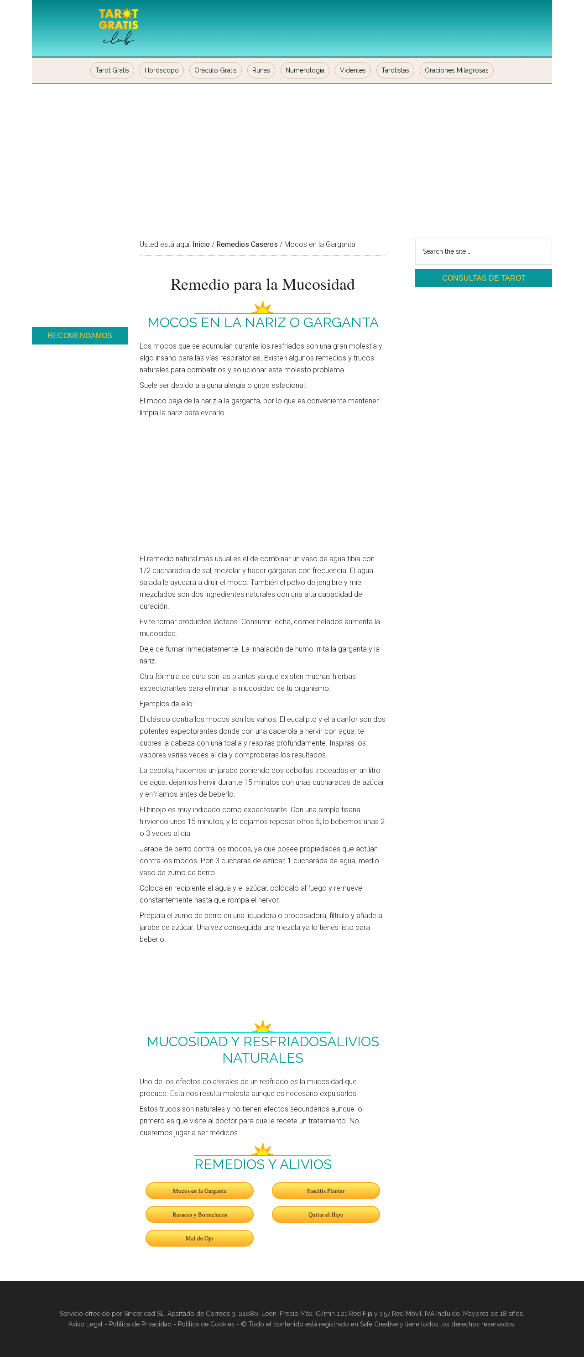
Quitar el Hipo (326, 1214)
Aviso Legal (85, 1324)
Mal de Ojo (200, 1238)
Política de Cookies (206, 1324)
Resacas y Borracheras (199, 1214)
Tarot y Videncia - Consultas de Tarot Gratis (118, 27)
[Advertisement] (292, 152)
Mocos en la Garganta (200, 1190)
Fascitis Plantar (325, 1190)
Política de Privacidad (140, 1324)
